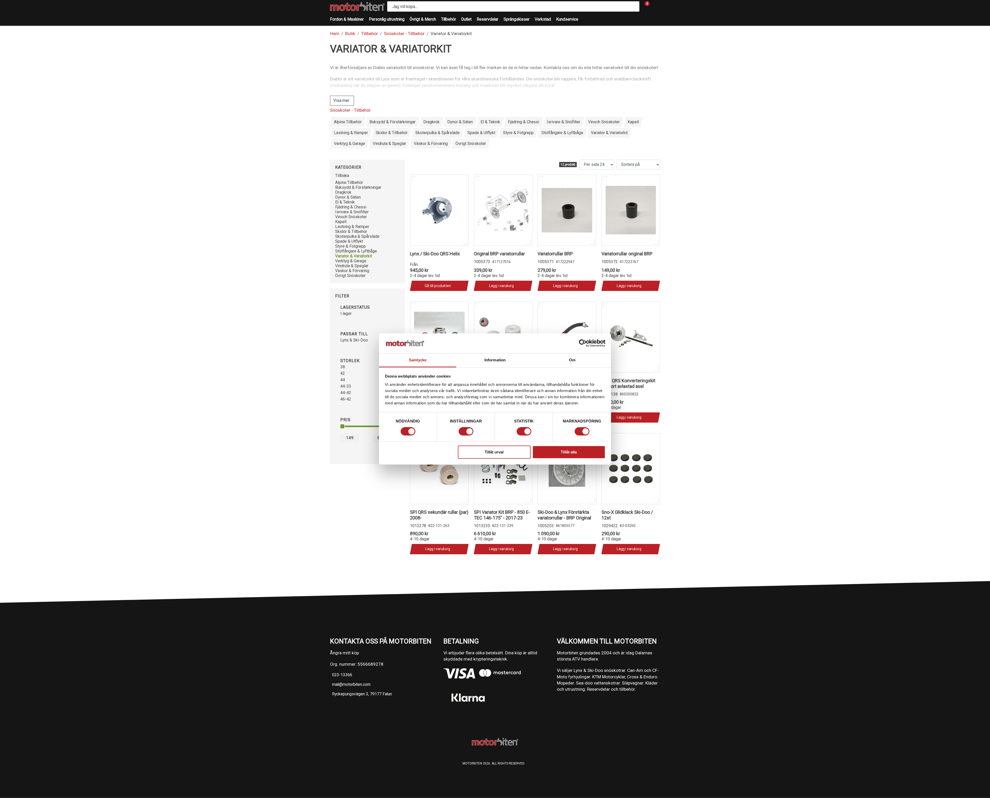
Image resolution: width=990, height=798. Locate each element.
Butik (350, 33)
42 (342, 373)
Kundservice (567, 19)
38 (342, 366)
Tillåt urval (494, 452)
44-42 (345, 392)
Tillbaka (342, 175)
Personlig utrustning (387, 19)
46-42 (345, 399)
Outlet (466, 19)
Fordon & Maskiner (347, 19)
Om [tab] (572, 360)
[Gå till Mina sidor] (655, 6)
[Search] (634, 6)
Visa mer (341, 100)
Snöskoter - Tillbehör (404, 33)
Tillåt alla (569, 452)
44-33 (345, 386)
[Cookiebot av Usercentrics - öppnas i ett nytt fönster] (582, 343)
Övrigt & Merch (423, 19)
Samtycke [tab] (418, 360)
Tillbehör (448, 19)
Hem (334, 33)
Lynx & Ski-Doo (354, 340)
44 (342, 379)
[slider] (342, 426)
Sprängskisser (517, 19)
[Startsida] (357, 6)
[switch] (466, 431)
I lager (346, 313)
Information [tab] (495, 360)
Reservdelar (487, 19)
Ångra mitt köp (344, 652)
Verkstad (543, 19)
